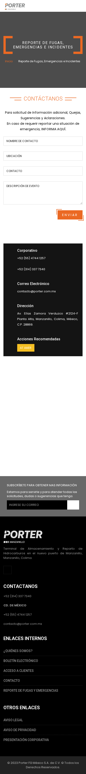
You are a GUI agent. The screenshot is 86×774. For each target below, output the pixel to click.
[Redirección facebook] (7, 570)
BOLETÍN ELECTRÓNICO (20, 661)
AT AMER (25, 348)
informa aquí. (53, 129)
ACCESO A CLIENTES (18, 671)
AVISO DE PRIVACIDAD (19, 730)
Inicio (9, 61)
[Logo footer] (22, 536)
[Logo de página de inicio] (14, 6)
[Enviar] (73, 505)
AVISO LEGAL (13, 720)
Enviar (70, 215)
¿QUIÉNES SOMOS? (18, 651)
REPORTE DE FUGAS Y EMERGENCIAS (30, 690)
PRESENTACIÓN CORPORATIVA (26, 740)
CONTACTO (11, 680)
